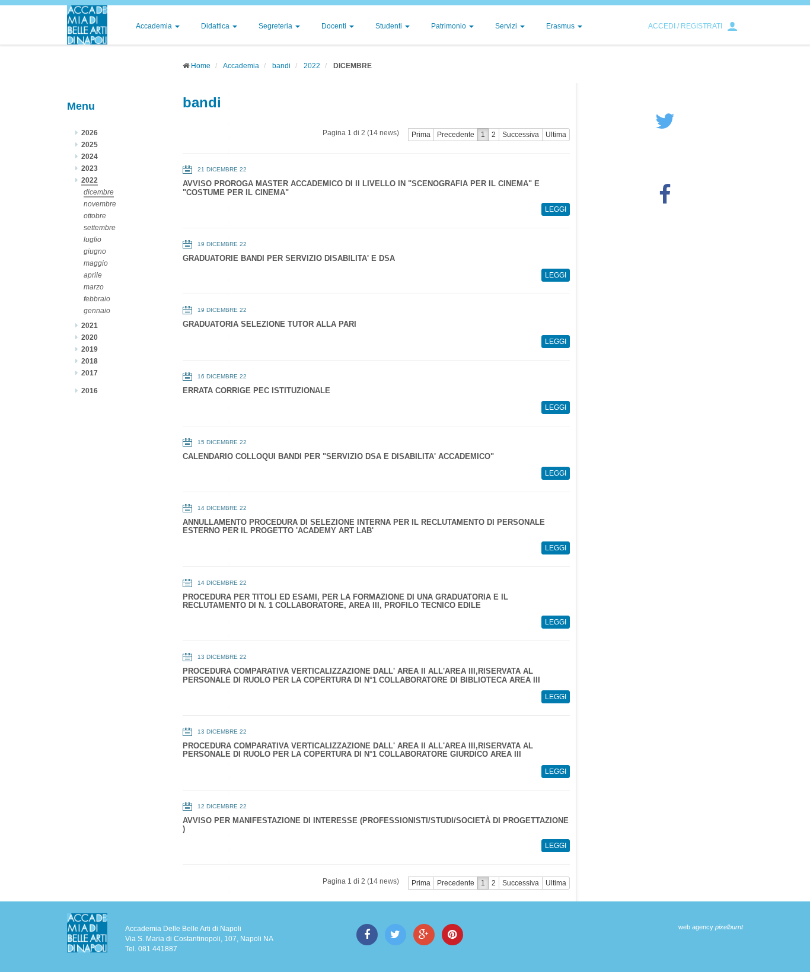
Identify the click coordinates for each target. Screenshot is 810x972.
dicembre (99, 192)
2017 (89, 373)
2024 (89, 156)
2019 (89, 349)
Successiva (520, 134)
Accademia (155, 26)
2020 (89, 337)
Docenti (334, 26)
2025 (89, 145)
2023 (89, 168)
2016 (89, 391)
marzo (94, 287)
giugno (95, 251)
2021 (89, 325)
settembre (100, 228)
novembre (100, 204)
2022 (312, 66)
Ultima (556, 134)
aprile (93, 275)
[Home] (87, 24)
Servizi (507, 26)
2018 (89, 361)
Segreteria (276, 26)
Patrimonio (449, 26)
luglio (92, 239)
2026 (89, 133)
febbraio (97, 299)
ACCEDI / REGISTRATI (685, 26)
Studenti (389, 26)
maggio (96, 263)
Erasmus (561, 26)
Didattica (216, 26)
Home (201, 66)
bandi (281, 66)
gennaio (97, 311)
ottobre (95, 216)
